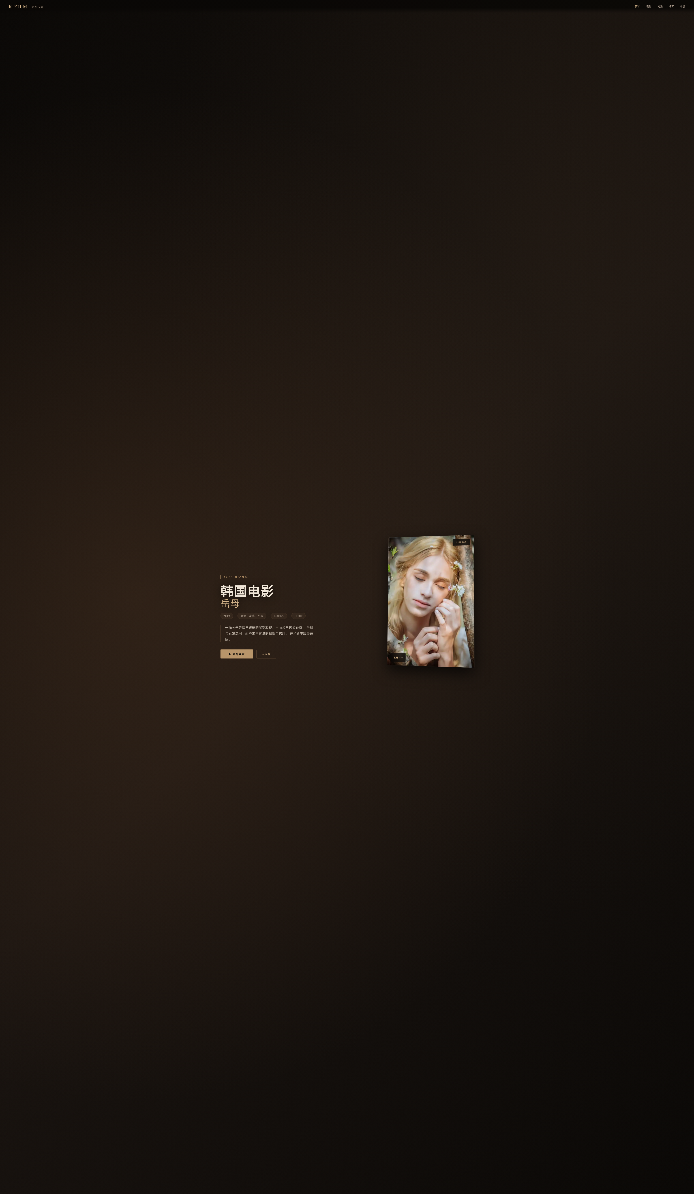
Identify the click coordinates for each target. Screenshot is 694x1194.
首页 (638, 6)
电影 (649, 6)
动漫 (682, 6)
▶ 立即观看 (236, 654)
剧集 (660, 6)
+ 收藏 (266, 654)
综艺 (671, 6)
